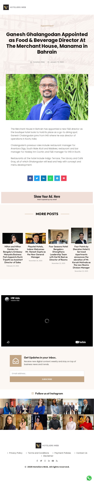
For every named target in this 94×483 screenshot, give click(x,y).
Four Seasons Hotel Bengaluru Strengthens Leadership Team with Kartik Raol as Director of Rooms (58, 253)
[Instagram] (45, 461)
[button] (30, 178)
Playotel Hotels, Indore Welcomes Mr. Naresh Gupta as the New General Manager (35, 251)
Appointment (47, 25)
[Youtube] (53, 461)
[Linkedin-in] (49, 461)
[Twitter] (41, 461)
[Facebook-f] (37, 461)
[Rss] (57, 461)
